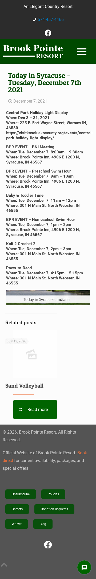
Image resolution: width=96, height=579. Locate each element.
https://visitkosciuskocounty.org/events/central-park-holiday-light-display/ (49, 135)
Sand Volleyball (24, 385)
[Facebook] (48, 32)
